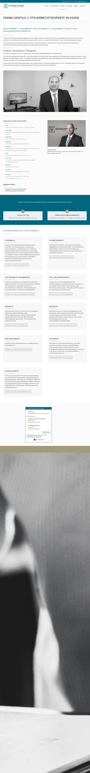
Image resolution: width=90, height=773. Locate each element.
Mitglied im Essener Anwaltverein (14, 190)
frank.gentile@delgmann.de (67, 215)
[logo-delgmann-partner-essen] (13, 6)
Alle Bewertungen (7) (31, 416)
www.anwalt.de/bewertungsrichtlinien (34, 437)
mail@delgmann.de (82, 1)
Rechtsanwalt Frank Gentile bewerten (46, 432)
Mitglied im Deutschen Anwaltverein (15, 189)
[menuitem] (46, 6)
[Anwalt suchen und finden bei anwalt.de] (38, 440)
